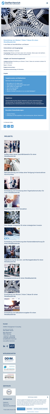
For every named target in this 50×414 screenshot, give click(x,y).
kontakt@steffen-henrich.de (9, 339)
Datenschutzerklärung (30, 411)
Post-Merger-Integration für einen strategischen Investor (23, 225)
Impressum (37, 411)
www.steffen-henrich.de (9, 341)
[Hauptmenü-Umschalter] (47, 3)
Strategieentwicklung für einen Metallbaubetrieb (20, 278)
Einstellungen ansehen (41, 408)
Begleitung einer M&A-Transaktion (15, 209)
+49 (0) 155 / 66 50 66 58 (9, 337)
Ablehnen (29, 408)
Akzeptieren (21, 408)
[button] (47, 397)
